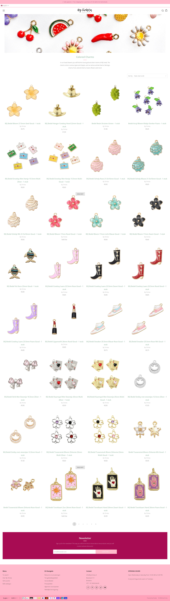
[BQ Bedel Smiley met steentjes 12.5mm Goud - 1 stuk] (23, 429)
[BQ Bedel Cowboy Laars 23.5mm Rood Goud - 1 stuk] (147, 263)
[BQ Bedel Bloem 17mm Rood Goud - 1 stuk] (64, 211)
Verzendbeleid (49, 581)
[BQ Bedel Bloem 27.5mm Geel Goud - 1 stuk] (23, 101)
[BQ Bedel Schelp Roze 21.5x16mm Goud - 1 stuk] (106, 156)
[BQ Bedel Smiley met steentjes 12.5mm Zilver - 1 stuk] (147, 374)
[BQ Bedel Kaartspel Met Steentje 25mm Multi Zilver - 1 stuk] (64, 374)
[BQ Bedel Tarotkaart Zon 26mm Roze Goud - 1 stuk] (64, 485)
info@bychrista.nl (91, 575)
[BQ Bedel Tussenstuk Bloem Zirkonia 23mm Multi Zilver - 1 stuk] (64, 429)
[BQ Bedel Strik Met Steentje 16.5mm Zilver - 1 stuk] (23, 374)
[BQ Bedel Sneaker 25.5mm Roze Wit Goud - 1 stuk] (147, 319)
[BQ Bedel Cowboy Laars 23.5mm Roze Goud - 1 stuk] (64, 263)
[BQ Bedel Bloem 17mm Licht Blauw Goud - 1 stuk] (106, 211)
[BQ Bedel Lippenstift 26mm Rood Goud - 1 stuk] (64, 319)
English (5, 598)
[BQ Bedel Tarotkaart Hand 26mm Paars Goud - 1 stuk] (147, 485)
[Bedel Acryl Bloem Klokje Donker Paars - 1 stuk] (147, 101)
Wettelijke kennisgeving (51, 589)
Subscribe (105, 552)
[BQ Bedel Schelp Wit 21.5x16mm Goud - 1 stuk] (23, 211)
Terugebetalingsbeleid (51, 578)
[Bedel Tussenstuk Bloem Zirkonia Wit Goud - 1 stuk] (147, 429)
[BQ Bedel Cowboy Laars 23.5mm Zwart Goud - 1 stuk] (106, 263)
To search (5, 575)
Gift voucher (6, 581)
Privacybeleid (48, 584)
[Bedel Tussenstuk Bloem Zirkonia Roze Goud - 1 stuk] (23, 485)
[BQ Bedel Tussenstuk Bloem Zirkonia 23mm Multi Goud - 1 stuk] (106, 429)
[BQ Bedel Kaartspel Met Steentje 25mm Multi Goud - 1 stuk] (106, 374)
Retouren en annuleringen (52, 575)
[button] (5, 5)
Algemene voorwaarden (52, 587)
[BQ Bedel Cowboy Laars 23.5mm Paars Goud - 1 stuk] (23, 319)
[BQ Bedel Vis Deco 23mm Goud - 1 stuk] (23, 263)
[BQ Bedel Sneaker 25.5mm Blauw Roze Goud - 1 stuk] (106, 319)
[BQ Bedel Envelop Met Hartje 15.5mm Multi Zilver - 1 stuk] (23, 156)
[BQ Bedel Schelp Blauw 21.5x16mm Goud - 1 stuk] (147, 156)
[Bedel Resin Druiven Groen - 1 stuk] (106, 101)
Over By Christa (7, 578)
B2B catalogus (7, 584)
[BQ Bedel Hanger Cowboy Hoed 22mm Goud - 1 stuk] (64, 101)
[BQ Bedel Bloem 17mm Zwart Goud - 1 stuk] (147, 211)
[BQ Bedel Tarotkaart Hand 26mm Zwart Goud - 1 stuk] (106, 485)
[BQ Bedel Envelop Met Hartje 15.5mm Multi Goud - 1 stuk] (64, 156)
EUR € (13, 598)
